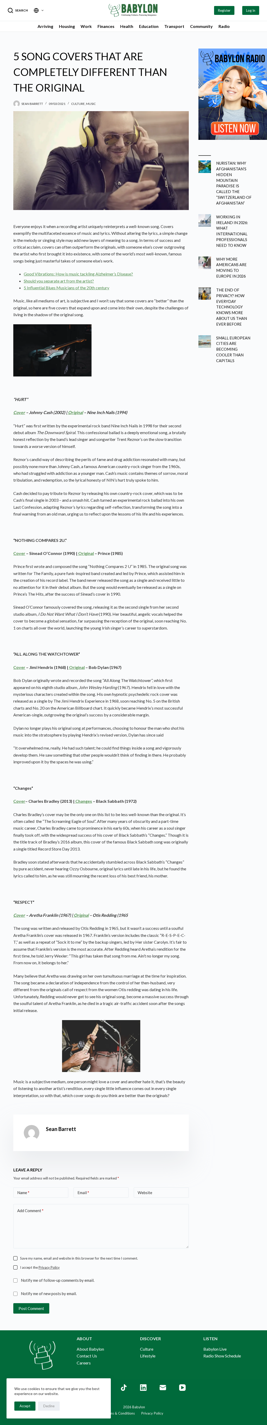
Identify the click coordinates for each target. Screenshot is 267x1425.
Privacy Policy (49, 1267)
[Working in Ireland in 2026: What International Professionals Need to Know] (204, 220)
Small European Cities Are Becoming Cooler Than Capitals (233, 349)
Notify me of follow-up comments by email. (57, 1280)
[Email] (163, 1387)
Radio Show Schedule (222, 1355)
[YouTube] (182, 1387)
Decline (48, 1406)
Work (86, 26)
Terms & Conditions (119, 1413)
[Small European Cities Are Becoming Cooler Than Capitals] (204, 341)
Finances (106, 26)
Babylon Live (215, 1348)
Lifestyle (147, 1355)
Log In (250, 10)
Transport (174, 26)
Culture (78, 104)
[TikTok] (123, 1387)
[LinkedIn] (143, 1387)
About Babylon (90, 1348)
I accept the (40, 1267)
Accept (25, 1406)
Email (83, 1192)
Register (224, 10)
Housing (67, 26)
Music (91, 104)
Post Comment (31, 1308)
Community (201, 26)
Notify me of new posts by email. (49, 1293)
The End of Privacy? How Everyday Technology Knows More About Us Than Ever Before (231, 307)
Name (23, 1192)
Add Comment (30, 1210)
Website (145, 1192)
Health (126, 26)
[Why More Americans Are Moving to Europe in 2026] (204, 262)
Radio (224, 26)
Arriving (45, 26)
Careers (84, 1362)
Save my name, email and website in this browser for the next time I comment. (79, 1258)
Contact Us (87, 1355)
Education (149, 26)
